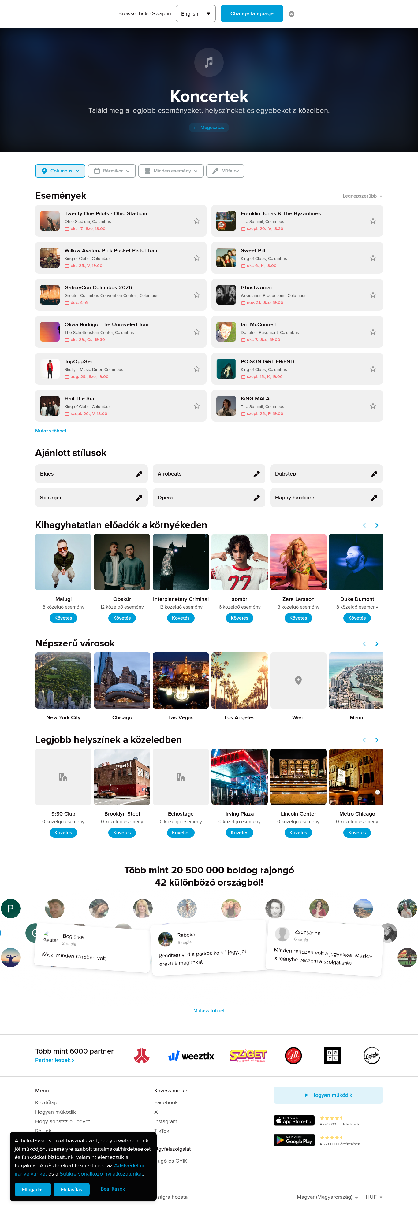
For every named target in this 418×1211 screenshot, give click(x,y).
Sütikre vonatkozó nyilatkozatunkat (101, 1173)
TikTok (161, 1131)
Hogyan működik (55, 1112)
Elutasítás (71, 1190)
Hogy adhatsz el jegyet (62, 1121)
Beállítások (113, 1189)
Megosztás (212, 127)
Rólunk (43, 1131)
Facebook (166, 1102)
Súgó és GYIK (170, 1160)
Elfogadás (33, 1190)
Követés (63, 618)
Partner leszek (52, 1060)
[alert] (83, 1166)
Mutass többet (50, 431)
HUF (371, 1197)
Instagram (165, 1121)
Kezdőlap (46, 1102)
